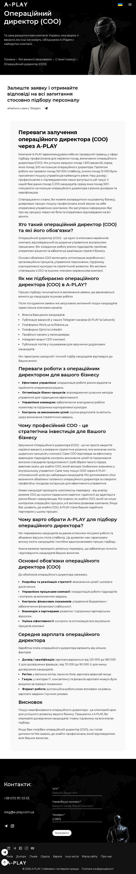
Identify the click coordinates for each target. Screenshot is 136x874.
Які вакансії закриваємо (35, 59)
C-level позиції (65, 59)
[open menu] (130, 4)
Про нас (106, 856)
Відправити (62, 832)
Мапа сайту (90, 856)
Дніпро (21, 856)
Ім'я (55, 788)
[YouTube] (32, 849)
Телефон (58, 814)
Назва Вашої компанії (66, 801)
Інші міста (72, 856)
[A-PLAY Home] (15, 4)
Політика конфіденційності (98, 868)
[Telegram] (6, 826)
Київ (10, 856)
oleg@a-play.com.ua (19, 812)
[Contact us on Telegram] (46, 108)
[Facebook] (21, 849)
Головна (9, 59)
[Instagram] (12, 826)
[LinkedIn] (9, 849)
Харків (57, 856)
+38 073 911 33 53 (16, 798)
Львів (33, 856)
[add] (4, 862)
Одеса (45, 856)
